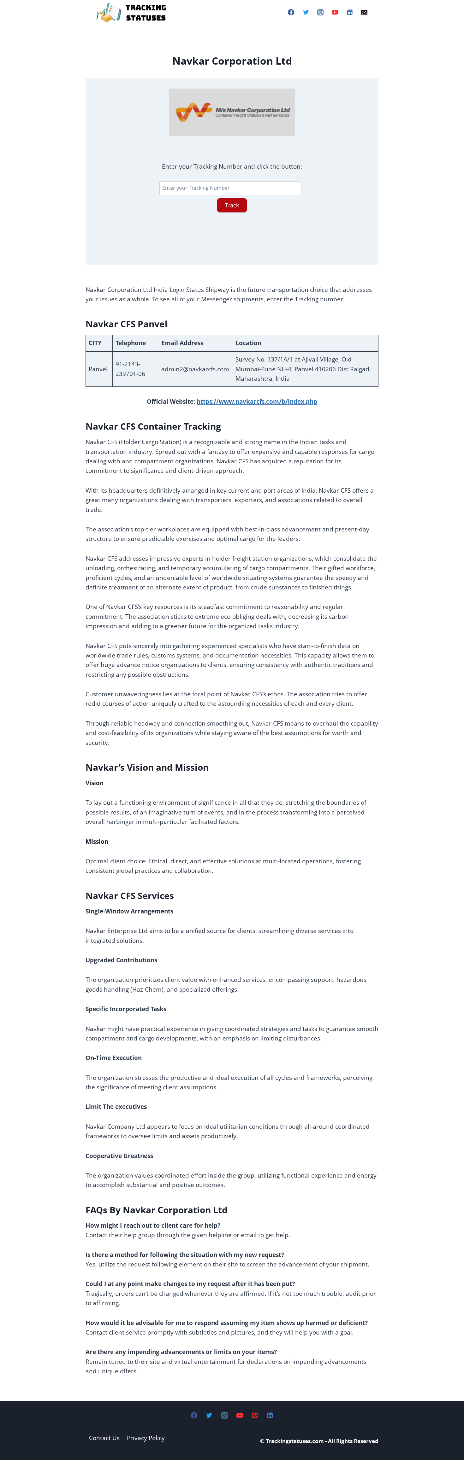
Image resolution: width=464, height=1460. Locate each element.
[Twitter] (306, 12)
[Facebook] (291, 12)
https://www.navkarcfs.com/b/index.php (257, 401)
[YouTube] (335, 12)
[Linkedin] (349, 12)
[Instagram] (320, 12)
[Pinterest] (254, 1415)
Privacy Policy (146, 1438)
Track (232, 205)
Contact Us (104, 1438)
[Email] (364, 12)
